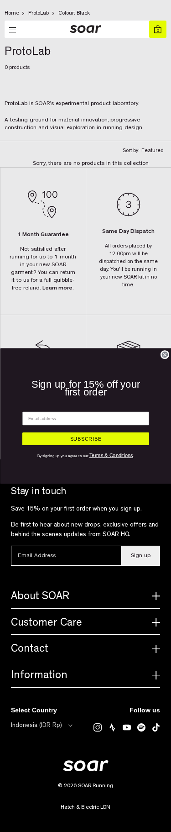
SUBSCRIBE (85, 439)
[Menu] (13, 30)
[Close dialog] (164, 354)
